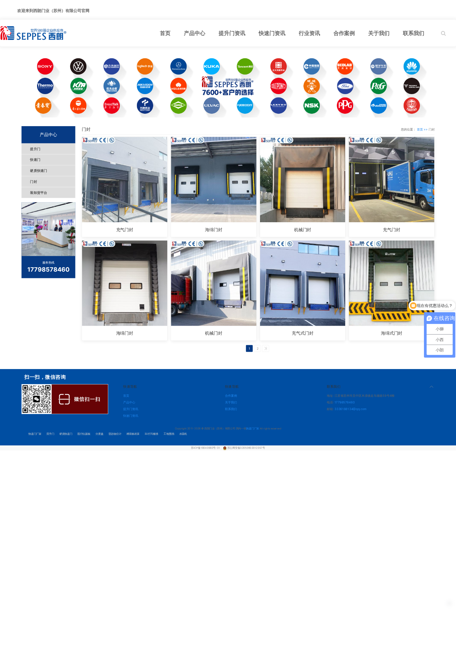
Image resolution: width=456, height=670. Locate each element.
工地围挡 (169, 433)
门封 (33, 182)
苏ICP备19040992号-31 (205, 447)
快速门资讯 (130, 415)
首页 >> (423, 129)
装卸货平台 (38, 193)
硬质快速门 (38, 171)
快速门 (35, 159)
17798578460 (344, 402)
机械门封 (302, 229)
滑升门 (50, 433)
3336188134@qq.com (350, 409)
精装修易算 (133, 433)
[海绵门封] (213, 179)
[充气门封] (124, 179)
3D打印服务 (152, 433)
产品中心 (129, 402)
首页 (126, 395)
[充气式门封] (303, 283)
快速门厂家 (34, 433)
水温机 (183, 433)
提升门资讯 (130, 409)
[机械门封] (303, 179)
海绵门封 (213, 229)
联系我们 (231, 409)
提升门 (35, 148)
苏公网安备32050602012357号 (246, 447)
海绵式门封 (391, 333)
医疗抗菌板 (83, 433)
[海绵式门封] (391, 283)
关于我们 (231, 402)
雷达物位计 (115, 433)
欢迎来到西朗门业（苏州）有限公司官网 (53, 10)
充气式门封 (302, 333)
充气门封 (125, 229)
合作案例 (231, 395)
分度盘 (99, 433)
